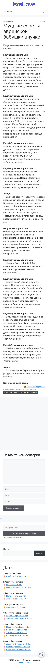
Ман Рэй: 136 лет (14, 585)
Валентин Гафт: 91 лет (16, 630)
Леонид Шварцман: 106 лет (19, 618)
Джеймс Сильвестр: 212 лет (19, 644)
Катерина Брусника (36, 386)
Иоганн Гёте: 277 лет (16, 596)
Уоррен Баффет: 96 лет (17, 616)
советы (34, 392)
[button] (43, 11)
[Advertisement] (24, 424)
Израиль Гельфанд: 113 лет (19, 627)
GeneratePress (24, 662)
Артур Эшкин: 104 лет (16, 633)
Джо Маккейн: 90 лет (16, 607)
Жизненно (8, 22)
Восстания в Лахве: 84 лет (18, 650)
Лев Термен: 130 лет (16, 599)
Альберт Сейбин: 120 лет (18, 576)
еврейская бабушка (21, 392)
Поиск (6, 549)
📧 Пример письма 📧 (12, 537)
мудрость (8, 392)
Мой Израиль (31, 389)
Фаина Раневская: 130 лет (18, 587)
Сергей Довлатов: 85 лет (18, 647)
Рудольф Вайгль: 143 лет (17, 635)
